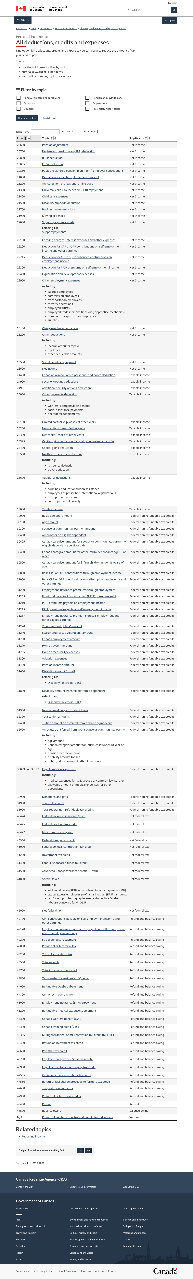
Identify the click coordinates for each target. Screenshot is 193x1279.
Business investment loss (58, 209)
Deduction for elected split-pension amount (70, 177)
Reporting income (33, 1136)
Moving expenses (53, 216)
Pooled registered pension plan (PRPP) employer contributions (83, 171)
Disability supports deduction (61, 203)
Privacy (112, 1271)
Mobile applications (43, 1271)
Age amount (50, 522)
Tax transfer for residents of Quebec (65, 978)
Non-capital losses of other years (63, 428)
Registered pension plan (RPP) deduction (68, 151)
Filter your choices (27, 118)
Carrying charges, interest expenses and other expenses (79, 240)
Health (19, 1252)
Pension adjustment (55, 145)
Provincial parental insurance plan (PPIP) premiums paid (79, 596)
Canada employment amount (61, 639)
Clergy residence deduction (60, 328)
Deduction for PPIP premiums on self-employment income (80, 267)
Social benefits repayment (59, 362)
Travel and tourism (26, 1232)
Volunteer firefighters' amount (62, 626)
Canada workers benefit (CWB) (62, 1019)
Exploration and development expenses (68, 274)
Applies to (136, 138)
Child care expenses (55, 196)
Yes (80, 1150)
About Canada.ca (67, 1271)
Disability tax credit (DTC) (64, 683)
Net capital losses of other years (63, 435)
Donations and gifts (55, 797)
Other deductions (53, 334)
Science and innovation (135, 1219)
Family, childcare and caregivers (42, 97)
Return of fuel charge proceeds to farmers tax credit (76, 1081)
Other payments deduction (59, 394)
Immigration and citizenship (31, 1226)
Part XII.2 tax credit (54, 1051)
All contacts (22, 1208)
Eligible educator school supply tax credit (69, 1067)
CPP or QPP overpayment (58, 994)
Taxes (33, 28)
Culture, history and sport (83, 1232)
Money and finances (80, 1259)
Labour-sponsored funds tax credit (64, 863)
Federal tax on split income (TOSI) (64, 816)
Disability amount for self (58, 671)
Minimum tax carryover (57, 832)
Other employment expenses (61, 280)
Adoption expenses (54, 658)
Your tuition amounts (56, 716)
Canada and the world (81, 1252)
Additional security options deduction (66, 388)
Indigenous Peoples (134, 1226)
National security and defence (86, 1226)
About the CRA (131, 1186)
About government (133, 1208)
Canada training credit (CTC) (60, 1027)
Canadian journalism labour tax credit (66, 1075)
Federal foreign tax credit (58, 840)
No (88, 1150)
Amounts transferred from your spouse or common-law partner (84, 729)
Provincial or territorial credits (61, 1096)
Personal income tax (66, 28)
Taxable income (52, 509)
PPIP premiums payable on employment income (73, 603)
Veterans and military (134, 1232)
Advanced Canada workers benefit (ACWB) (70, 871)
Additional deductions (56, 478)
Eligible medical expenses (59, 769)
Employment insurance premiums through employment (78, 590)
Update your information (83, 1186)
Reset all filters (49, 118)
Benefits (20, 1246)
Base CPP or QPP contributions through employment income (82, 573)
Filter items (22, 131)
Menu (21, 20)
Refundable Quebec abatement (62, 986)
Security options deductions (60, 381)
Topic (45, 138)
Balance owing (51, 1111)
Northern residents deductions (62, 454)
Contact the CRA (24, 1186)
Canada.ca (21, 28)
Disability (29, 108)
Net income (49, 368)
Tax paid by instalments (57, 1088)
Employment (100, 103)
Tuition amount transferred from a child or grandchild (77, 723)
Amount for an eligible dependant (64, 535)
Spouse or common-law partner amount (68, 528)
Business (20, 1239)
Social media (22, 1271)
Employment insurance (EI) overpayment (69, 1002)
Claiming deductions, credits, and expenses (103, 28)
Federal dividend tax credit (59, 824)
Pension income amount (58, 665)
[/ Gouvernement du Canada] (41, 9)
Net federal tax (51, 910)
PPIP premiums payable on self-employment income (76, 609)
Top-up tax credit (53, 803)
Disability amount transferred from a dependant (73, 691)
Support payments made (58, 222)
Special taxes (50, 879)
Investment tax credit (56, 855)
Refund (46, 1104)
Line (20, 138)
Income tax (46, 28)
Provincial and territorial (106, 108)
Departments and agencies (84, 1208)
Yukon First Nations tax (57, 954)
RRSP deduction (52, 158)
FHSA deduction (52, 164)
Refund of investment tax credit (63, 1043)
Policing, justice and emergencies (87, 1239)
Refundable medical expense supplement (69, 1010)
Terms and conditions (92, 1271)
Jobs (18, 1219)
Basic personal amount (57, 516)
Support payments (54, 232)
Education (29, 103)
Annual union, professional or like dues (67, 183)
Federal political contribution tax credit (67, 847)
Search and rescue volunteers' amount (67, 633)
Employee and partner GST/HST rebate (67, 1059)
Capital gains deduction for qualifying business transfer (78, 441)
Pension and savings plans (107, 97)
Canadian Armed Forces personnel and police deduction (78, 375)
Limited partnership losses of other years (69, 422)
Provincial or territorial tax (59, 946)
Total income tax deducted (59, 970)
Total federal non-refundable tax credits (68, 809)
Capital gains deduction (57, 448)
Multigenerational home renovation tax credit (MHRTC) (78, 1035)
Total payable (50, 962)
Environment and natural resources (89, 1219)
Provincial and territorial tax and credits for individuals (77, 1117)
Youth (126, 1239)
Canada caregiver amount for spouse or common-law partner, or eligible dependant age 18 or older (84, 543)
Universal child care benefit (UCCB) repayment (72, 190)
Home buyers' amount (57, 645)
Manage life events (133, 1246)
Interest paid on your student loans (65, 710)
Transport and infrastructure (85, 1246)
